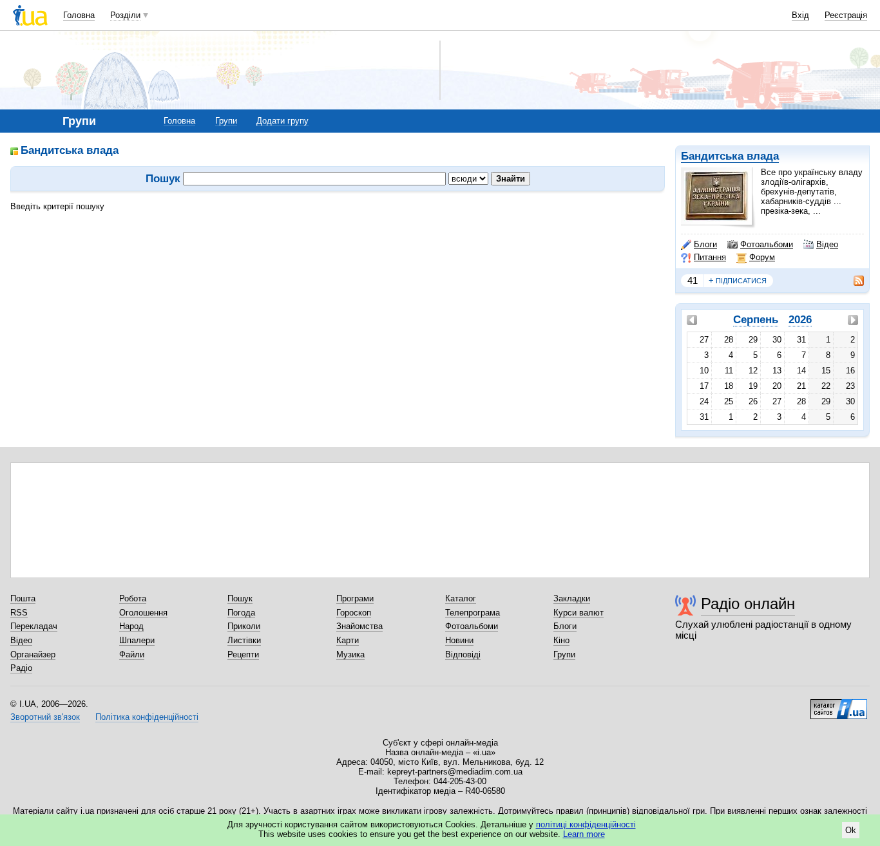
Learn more (584, 834)
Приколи (243, 626)
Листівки (244, 640)
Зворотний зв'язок (45, 717)
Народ (131, 626)
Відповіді (463, 654)
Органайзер (32, 654)
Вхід (800, 15)
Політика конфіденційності (146, 717)
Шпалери (137, 640)
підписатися (738, 280)
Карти (347, 640)
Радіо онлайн (748, 603)
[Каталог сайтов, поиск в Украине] (838, 704)
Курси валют (578, 612)
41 (692, 280)
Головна (79, 15)
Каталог (460, 598)
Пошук (240, 598)
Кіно (561, 640)
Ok (850, 830)
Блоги (705, 244)
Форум (762, 257)
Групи (226, 121)
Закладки (571, 598)
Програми (355, 598)
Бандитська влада (730, 156)
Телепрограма (472, 612)
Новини (459, 640)
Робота (132, 598)
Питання (710, 257)
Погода (241, 612)
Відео (827, 244)
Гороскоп (353, 612)
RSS (19, 612)
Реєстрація (846, 15)
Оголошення (143, 612)
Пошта (22, 598)
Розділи (125, 15)
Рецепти (243, 654)
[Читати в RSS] (852, 281)
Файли (131, 654)
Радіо (21, 668)
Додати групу (282, 121)
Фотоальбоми (766, 244)
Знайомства (359, 626)
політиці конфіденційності (586, 824)
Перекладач (33, 626)
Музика (350, 654)
